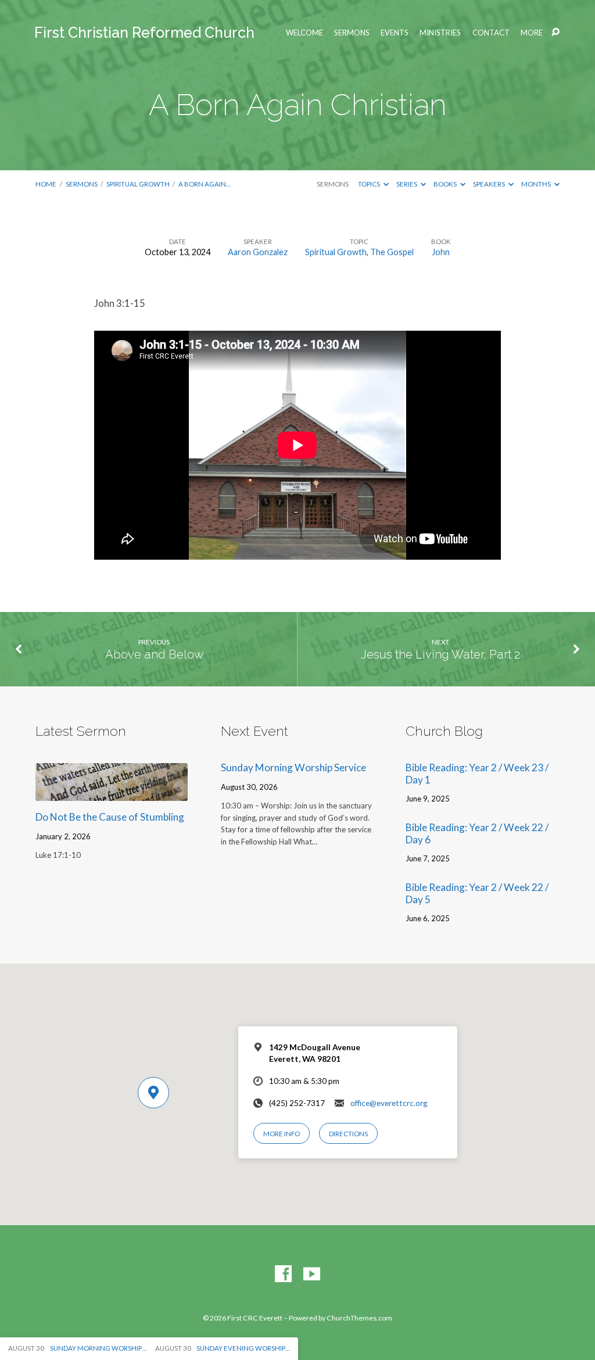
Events (394, 33)
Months (536, 184)
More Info (281, 1133)
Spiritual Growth (138, 184)
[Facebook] (283, 1274)
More (532, 33)
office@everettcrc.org (389, 1103)
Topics (369, 184)
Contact (491, 33)
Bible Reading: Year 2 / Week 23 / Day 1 (477, 773)
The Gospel (392, 252)
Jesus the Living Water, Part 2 (440, 654)
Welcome (304, 33)
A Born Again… (204, 184)
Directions (348, 1133)
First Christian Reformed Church (144, 32)
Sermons (352, 33)
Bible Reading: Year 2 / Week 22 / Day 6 (477, 833)
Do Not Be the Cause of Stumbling (109, 817)
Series (407, 184)
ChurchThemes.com (359, 1318)
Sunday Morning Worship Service (293, 767)
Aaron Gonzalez (258, 252)
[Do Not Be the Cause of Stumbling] (111, 793)
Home (45, 184)
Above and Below (154, 654)
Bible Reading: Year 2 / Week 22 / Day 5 (477, 893)
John (441, 252)
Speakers (489, 184)
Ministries (440, 33)
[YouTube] (311, 1274)
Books (445, 184)
